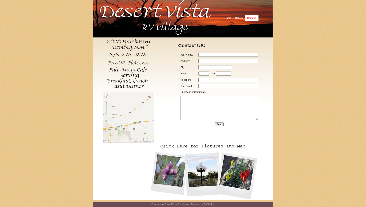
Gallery (239, 18)
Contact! (251, 18)
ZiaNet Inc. (209, 204)
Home (228, 18)
